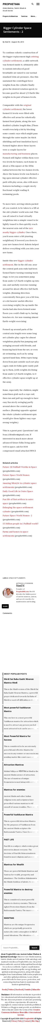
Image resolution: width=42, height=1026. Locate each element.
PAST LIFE (9, 839)
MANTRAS (9, 918)
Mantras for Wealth (14, 864)
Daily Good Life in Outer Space (18, 491)
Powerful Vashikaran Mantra (18, 814)
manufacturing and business (16, 153)
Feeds (4, 989)
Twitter (11, 989)
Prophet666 (11, 4)
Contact (27, 1021)
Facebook (19, 989)
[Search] (32, 4)
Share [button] (5, 606)
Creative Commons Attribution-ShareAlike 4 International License (21, 1012)
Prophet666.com (22, 591)
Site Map (35, 1021)
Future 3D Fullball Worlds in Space (20, 467)
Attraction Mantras (14, 764)
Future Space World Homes (16, 475)
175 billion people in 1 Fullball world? (20, 523)
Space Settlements (17, 578)
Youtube (27, 989)
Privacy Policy (17, 1021)
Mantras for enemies (14, 789)
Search (34, 948)
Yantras (24, 16)
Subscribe (36, 989)
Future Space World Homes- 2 (17, 515)
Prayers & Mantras (10, 16)
